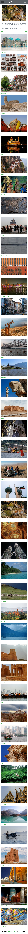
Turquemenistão (5, 865)
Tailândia (3, 804)
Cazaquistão (4, 215)
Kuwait (2, 499)
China (2, 235)
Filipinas (3, 316)
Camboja (3, 195)
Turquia (3, 885)
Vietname (3, 926)
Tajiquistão (4, 824)
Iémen (2, 337)
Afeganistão (4, 52)
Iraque (2, 418)
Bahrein (3, 113)
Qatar (2, 702)
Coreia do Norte (5, 255)
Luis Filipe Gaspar (10, 2)
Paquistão (3, 682)
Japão (2, 459)
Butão (2, 174)
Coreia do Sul (4, 276)
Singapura (3, 743)
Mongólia (3, 601)
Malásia (3, 560)
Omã (2, 662)
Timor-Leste (4, 845)
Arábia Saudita (4, 73)
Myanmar (3, 621)
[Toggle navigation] (25, 2)
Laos (2, 520)
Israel (2, 438)
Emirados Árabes (5, 296)
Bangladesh (4, 134)
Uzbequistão (4, 906)
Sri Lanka (3, 784)
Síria (2, 763)
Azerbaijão (3, 93)
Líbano (2, 540)
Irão (2, 398)
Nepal (2, 641)
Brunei (2, 154)
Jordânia (3, 479)
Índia (2, 357)
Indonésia (3, 377)
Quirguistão (4, 723)
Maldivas (3, 581)
